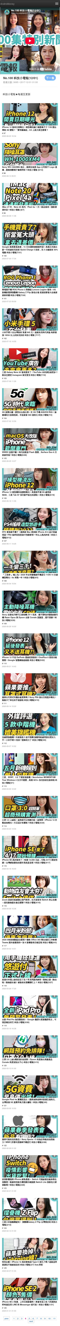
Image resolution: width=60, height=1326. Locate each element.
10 (49, 1318)
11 (54, 1318)
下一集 (50, 78)
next (31, 1321)
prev (7, 1318)
